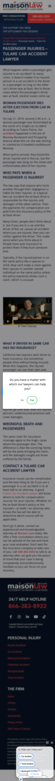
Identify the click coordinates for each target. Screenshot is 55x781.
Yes (32, 400)
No (22, 400)
